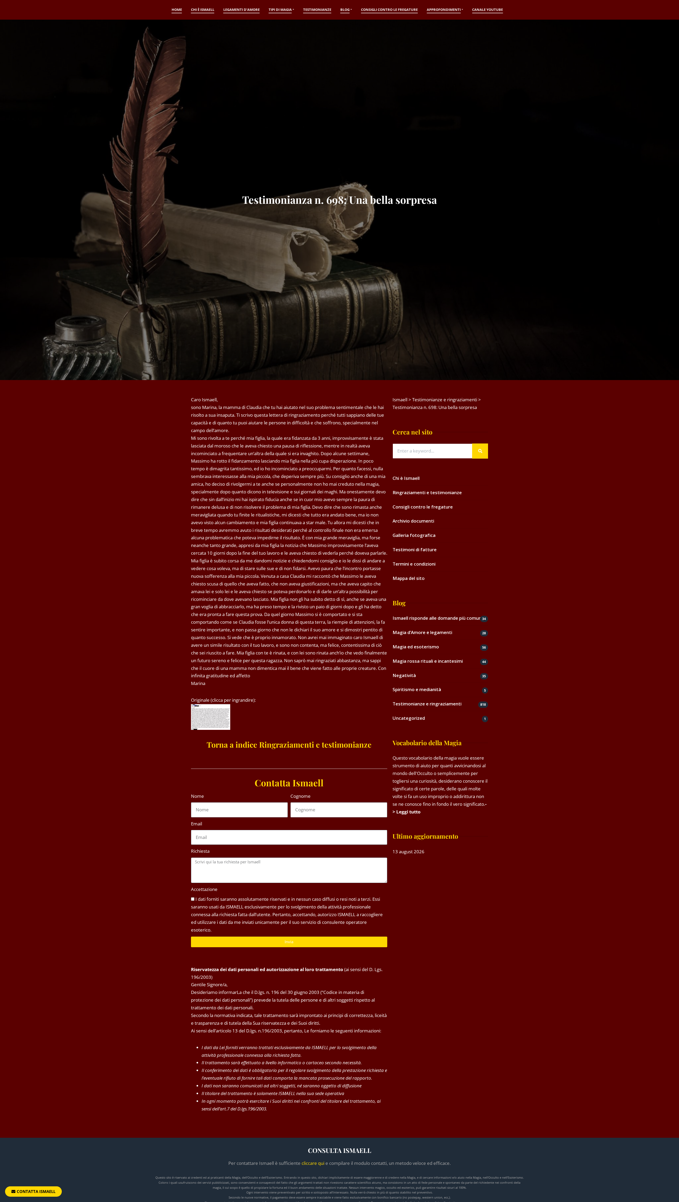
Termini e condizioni (414, 564)
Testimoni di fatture (415, 549)
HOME (177, 9)
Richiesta (200, 851)
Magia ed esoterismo (416, 647)
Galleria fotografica (414, 535)
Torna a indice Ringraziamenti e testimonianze (289, 744)
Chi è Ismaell (202, 9)
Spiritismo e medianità (417, 689)
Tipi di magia (280, 9)
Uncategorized (409, 718)
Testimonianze (317, 9)
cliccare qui (313, 1163)
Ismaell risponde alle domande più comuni (437, 618)
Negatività (404, 675)
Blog (345, 9)
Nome (197, 796)
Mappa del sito (409, 578)
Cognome (300, 796)
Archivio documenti (413, 521)
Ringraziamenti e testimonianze (427, 492)
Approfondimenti (444, 9)
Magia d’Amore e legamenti (422, 632)
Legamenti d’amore (241, 9)
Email (196, 824)
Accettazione (204, 889)
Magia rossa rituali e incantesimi (428, 661)
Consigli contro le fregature (389, 9)
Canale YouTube (487, 9)
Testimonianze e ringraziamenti (427, 704)
